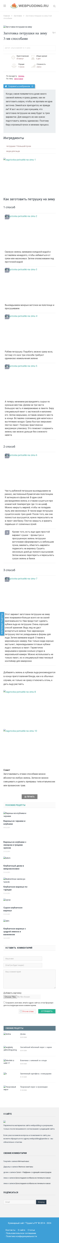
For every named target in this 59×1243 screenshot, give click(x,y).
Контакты (10, 1230)
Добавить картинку (12, 993)
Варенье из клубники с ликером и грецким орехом (14, 845)
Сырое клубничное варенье (12, 909)
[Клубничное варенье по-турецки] (16, 880)
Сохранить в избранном (19, 86)
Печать (31, 797)
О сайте (21, 1230)
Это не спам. (28, 1011)
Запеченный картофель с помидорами (35, 1073)
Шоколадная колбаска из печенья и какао (33, 1178)
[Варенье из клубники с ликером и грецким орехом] (16, 836)
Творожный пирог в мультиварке (34, 1086)
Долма (23, 1034)
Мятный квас (23, 1161)
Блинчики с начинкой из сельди (33, 1060)
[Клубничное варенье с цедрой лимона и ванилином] (16, 922)
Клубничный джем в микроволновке (13, 867)
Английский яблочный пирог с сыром (36, 1047)
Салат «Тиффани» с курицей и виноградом (33, 1172)
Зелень (21, 76)
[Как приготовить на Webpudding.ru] (29, 5)
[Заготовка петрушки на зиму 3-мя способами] (29, 26)
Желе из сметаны (25, 1167)
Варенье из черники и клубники (14, 822)
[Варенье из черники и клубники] (16, 815)
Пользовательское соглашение (21, 1233)
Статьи (31, 1230)
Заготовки (18, 79)
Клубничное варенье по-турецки (15, 888)
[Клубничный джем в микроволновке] (16, 859)
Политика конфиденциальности (21, 1236)
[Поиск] (54, 6)
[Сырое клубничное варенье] (16, 901)
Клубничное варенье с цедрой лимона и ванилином (14, 931)
